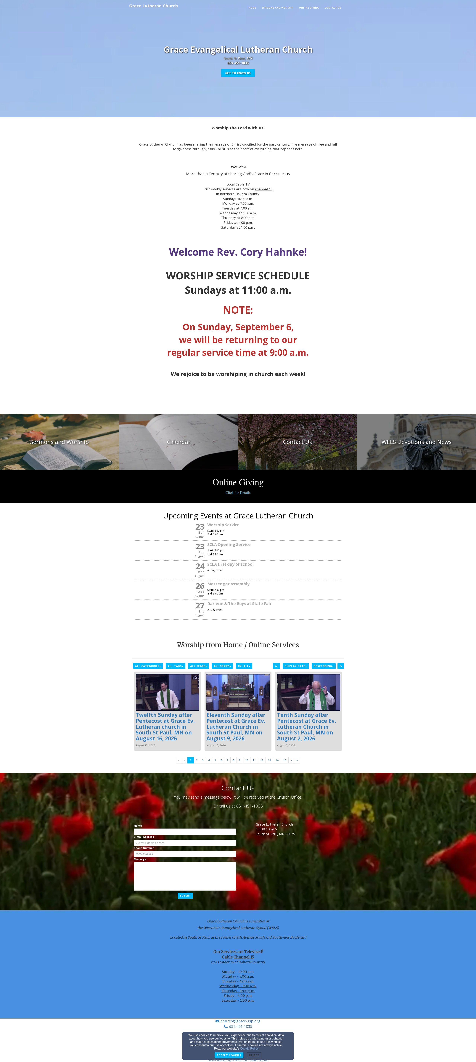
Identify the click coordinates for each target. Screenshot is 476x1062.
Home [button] (252, 7)
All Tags (175, 666)
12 (261, 760)
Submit (185, 895)
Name (138, 825)
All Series (222, 666)
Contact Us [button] (333, 7)
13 (269, 760)
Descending (323, 666)
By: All (243, 666)
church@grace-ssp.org (240, 1021)
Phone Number (144, 848)
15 (284, 760)
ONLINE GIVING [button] (309, 7)
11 (254, 760)
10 (246, 760)
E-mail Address (144, 837)
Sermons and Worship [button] (277, 7)
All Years (197, 666)
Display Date (295, 666)
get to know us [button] (238, 73)
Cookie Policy (249, 1048)
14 (277, 760)
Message (140, 859)
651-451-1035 (240, 1026)
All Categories (147, 666)
